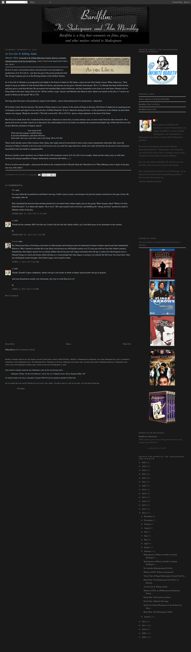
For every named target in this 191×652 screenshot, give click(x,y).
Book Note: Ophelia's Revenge (156, 601)
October (147, 524)
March (147, 547)
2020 (144, 485)
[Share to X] (48, 174)
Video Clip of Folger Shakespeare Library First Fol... (165, 576)
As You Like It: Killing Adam (155, 586)
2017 (144, 497)
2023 (144, 474)
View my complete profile (150, 181)
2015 (144, 505)
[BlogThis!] (45, 174)
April (146, 543)
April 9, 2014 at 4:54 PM (25, 289)
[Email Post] (39, 174)
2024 (144, 470)
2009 (144, 633)
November (148, 520)
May (146, 539)
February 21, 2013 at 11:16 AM (29, 213)
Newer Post (9, 343)
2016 (144, 501)
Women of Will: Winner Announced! (158, 572)
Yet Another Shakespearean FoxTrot (158, 568)
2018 (144, 493)
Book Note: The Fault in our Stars (157, 597)
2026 (144, 462)
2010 (144, 629)
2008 (144, 637)
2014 (144, 509)
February (148, 551)
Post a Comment (11, 295)
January (147, 616)
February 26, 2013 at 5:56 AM (28, 234)
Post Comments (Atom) (25, 349)
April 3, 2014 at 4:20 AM (25, 261)
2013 (144, 513)
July (146, 531)
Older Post (127, 343)
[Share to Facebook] (51, 174)
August (147, 528)
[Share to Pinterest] (54, 174)
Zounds (15, 241)
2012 (144, 621)
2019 (144, 489)
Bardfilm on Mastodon (148, 436)
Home (68, 343)
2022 (144, 478)
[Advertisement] (68, 320)
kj (13, 220)
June (146, 535)
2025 (144, 466)
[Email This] (43, 174)
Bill (13, 190)
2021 (144, 481)
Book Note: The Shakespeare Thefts (158, 611)
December (148, 516)
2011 (144, 625)
